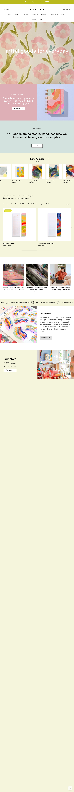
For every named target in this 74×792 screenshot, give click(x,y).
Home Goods (54, 14)
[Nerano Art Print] (54, 171)
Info (41, 19)
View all (37, 161)
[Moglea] (37, 9)
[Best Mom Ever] (20, 171)
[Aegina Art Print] (37, 171)
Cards (16, 14)
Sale (69, 14)
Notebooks (25, 14)
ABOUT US (37, 146)
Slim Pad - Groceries (46, 243)
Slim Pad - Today (9, 243)
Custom (34, 19)
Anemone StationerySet (44, 56)
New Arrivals (7, 14)
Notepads (35, 14)
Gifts (62, 14)
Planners (43, 14)
